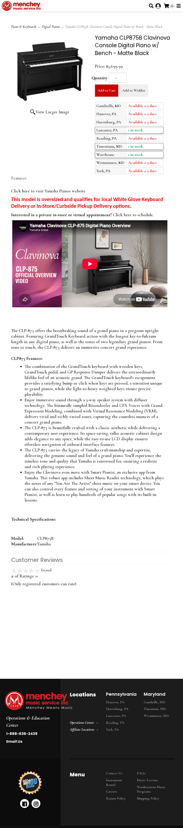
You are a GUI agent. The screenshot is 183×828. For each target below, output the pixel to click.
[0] (166, 6)
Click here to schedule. (133, 215)
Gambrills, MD (154, 702)
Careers (111, 791)
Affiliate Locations (82, 729)
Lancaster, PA (116, 716)
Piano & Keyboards (23, 26)
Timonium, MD (155, 709)
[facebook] (24, 803)
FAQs (141, 773)
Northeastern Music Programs (151, 789)
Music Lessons (147, 780)
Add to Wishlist (133, 90)
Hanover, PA (115, 702)
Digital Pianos (51, 26)
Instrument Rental (114, 782)
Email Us (14, 741)
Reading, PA (115, 722)
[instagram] (35, 803)
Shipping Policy (148, 798)
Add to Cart (106, 90)
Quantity (100, 78)
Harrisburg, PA (117, 709)
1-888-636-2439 (21, 733)
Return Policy (116, 798)
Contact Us (114, 773)
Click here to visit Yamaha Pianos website (48, 191)
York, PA (112, 729)
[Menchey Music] (29, 700)
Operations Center (82, 722)
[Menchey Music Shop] (22, 6)
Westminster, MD (156, 716)
